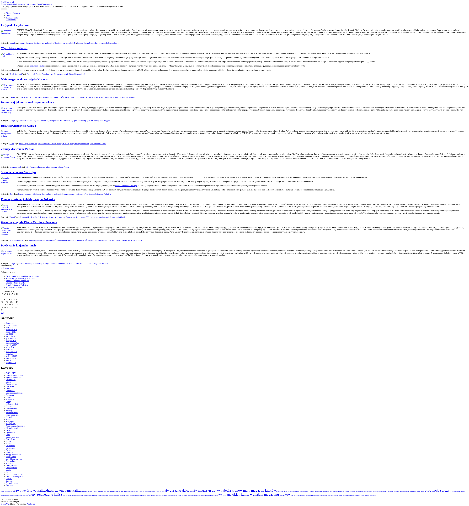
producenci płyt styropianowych (365, 491)
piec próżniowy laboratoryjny (98, 120)
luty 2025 (9, 360)
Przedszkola (10, 446)
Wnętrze (9, 479)
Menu (4, 9)
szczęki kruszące (124, 495)
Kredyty (9, 410)
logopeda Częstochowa (109, 43)
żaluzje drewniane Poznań (47, 167)
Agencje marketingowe (15, 375)
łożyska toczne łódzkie (340, 495)
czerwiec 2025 (11, 352)
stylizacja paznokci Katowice (111, 495)
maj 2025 (9, 354)
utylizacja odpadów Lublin (173, 495)
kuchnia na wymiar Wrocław (89, 491)
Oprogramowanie (12, 437)
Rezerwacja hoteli (61, 74)
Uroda (8, 470)
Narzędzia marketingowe (15, 426)
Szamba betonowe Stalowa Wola (75, 194)
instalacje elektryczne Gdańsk (60, 217)
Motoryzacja (11, 424)
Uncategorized (15, 167)
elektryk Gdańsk (26, 217)
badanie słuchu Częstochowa (88, 43)
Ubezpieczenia (11, 465)
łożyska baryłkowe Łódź (298, 495)
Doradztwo (10, 391)
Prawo (8, 443)
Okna (12, 144)
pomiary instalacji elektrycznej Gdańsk (110, 217)
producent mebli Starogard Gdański (398, 491)
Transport (9, 463)
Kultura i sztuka (12, 413)
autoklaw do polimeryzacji (30, 120)
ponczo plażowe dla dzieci (347, 491)
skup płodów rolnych (69, 495)
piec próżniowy (80, 120)
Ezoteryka (10, 395)
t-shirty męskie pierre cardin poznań (130, 240)
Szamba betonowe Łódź (15, 283)
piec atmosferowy (66, 120)
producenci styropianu (380, 491)
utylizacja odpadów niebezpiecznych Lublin (194, 495)
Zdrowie (9, 481)
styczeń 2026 (11, 336)
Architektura (11, 380)
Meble (8, 419)
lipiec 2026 (10, 323)
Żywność (9, 485)
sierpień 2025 (11, 347)
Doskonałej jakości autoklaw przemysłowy (27, 102)
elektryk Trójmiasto (40, 217)
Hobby (8, 402)
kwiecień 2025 (11, 356)
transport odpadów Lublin (158, 495)
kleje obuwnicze (51, 263)
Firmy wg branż (12, 18)
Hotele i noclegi (16, 74)
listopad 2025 (11, 341)
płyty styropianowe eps (458, 491)
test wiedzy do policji (136, 495)
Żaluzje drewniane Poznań (17, 148)
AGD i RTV (11, 373)
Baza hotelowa (47, 74)
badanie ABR (71, 43)
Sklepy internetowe (17, 240)
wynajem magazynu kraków (124, 97)
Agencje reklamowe (13, 377)
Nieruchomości (12, 428)
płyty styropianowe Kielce (8, 495)
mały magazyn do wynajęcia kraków (79, 97)
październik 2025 (12, 343)
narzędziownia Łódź (293, 491)
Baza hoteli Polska (37, 66)
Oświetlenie (10, 439)
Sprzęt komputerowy (14, 459)
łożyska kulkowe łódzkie (327, 495)
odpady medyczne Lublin (332, 491)
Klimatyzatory (11, 408)
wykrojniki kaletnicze (99, 263)
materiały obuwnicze (83, 263)
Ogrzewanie (10, 432)
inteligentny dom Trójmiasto (84, 217)
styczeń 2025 (11, 363)
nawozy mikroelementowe (317, 491)
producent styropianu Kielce (416, 491)
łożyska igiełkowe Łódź (312, 495)
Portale (8, 441)
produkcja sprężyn (438, 490)
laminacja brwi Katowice (105, 491)
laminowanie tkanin (66, 263)
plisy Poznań (31, 167)
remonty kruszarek (21, 495)
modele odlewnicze (281, 491)
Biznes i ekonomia (13, 13)
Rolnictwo (10, 452)
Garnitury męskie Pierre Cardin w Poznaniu (29, 222)
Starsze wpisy (7, 268)
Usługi (12, 43)
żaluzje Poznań (63, 167)
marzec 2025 (11, 358)
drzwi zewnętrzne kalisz (47, 144)
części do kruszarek (6, 491)
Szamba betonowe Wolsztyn (18, 172)
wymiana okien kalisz (98, 144)
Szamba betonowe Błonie (51, 194)
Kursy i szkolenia (12, 415)
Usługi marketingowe (14, 476)
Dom (8, 15)
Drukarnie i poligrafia (14, 393)
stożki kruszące (98, 495)
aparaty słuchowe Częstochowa (32, 43)
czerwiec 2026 (11, 325)
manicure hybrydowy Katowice (135, 491)
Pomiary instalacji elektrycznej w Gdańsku (28, 199)
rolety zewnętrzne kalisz (79, 144)
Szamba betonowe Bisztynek (29, 194)
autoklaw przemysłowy (50, 120)
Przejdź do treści (7, 2)
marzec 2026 (11, 332)
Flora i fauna (11, 20)
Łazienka (9, 417)
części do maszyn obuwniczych (32, 263)
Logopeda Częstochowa (15, 25)
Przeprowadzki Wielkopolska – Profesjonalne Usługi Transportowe (27, 4)
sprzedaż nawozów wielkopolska (84, 495)
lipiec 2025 (10, 349)
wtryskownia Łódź (212, 495)
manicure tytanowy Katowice (153, 491)
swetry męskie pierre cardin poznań (101, 240)
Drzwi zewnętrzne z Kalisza (18, 125)
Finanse (9, 397)
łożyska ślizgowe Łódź (353, 495)
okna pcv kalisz (63, 144)
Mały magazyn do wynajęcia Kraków (24, 79)
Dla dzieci (10, 386)
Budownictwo (11, 384)
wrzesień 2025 (11, 345)
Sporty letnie (11, 457)
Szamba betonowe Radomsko (17, 281)
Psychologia (10, 448)
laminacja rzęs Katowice (119, 491)
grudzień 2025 (11, 338)
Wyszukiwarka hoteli (14, 48)
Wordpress (31, 504)
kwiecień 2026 (11, 330)
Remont (9, 450)
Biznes (8, 382)
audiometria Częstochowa (55, 43)
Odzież (8, 430)
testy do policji (146, 495)
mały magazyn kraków (103, 97)
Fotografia (10, 399)
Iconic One (5, 504)
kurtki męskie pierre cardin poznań (42, 240)
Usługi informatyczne (14, 474)
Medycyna (10, 421)
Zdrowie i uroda (12, 483)
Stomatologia (11, 461)
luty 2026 (9, 334)
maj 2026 (9, 327)
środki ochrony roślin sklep (368, 495)
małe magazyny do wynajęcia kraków (34, 97)
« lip (2, 313)
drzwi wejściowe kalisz (28, 144)
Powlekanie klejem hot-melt (18, 245)
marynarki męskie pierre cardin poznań (72, 240)
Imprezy (9, 406)
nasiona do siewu (304, 491)
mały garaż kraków (57, 97)
